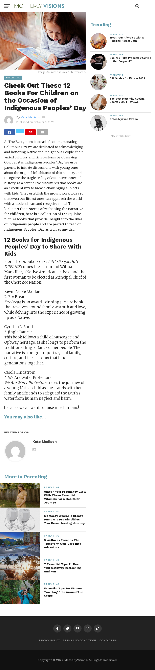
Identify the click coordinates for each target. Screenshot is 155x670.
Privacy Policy (49, 640)
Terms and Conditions (79, 640)
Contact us (108, 640)
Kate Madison (30, 117)
